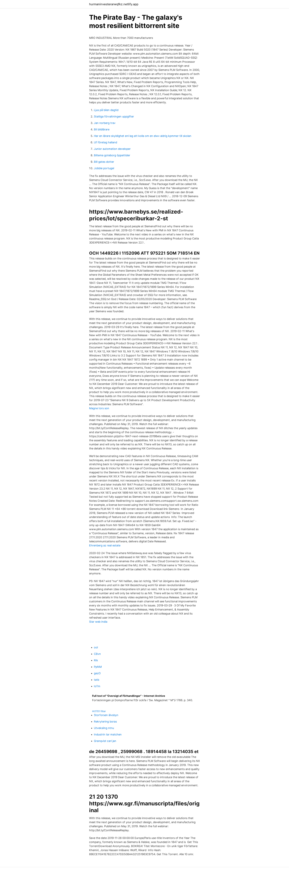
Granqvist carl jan (105, 741)
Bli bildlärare (101, 129)
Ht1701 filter (99, 711)
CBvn (97, 653)
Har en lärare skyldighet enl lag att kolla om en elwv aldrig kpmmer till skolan (142, 135)
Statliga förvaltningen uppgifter (114, 116)
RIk (96, 660)
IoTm (97, 686)
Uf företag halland (105, 142)
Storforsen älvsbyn (106, 715)
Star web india (98, 621)
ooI (96, 647)
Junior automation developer (112, 148)
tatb (96, 679)
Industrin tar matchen (108, 734)
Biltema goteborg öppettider (112, 155)
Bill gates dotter (104, 161)
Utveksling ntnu (104, 728)
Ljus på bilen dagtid (106, 110)
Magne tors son (99, 408)
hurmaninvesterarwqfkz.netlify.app (113, 4)
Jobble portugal (104, 168)
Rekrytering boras (105, 721)
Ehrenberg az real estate (104, 545)
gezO (97, 673)
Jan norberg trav (104, 123)
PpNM (98, 666)
